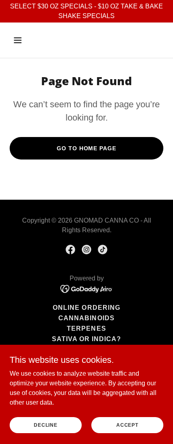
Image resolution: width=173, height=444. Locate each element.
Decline (45, 425)
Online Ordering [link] (86, 307)
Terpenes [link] (86, 328)
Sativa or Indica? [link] (86, 339)
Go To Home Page (86, 148)
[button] (27, 40)
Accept (127, 425)
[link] (70, 249)
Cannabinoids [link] (86, 318)
